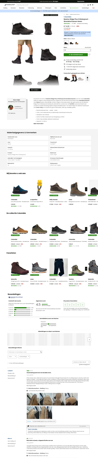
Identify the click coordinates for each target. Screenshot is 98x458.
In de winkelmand (76, 54)
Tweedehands (74, 8)
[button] (22, 26)
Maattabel (88, 47)
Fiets (56, 8)
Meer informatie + (68, 35)
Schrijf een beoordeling (82, 23)
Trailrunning (31, 8)
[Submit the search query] (84, 5)
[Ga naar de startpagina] (65, 14)
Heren (67, 14)
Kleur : (69, 38)
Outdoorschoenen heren (75, 14)
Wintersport (48, 8)
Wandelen (21, 8)
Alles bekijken (35, 89)
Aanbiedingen (85, 8)
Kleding (5, 8)
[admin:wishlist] (89, 54)
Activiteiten (63, 8)
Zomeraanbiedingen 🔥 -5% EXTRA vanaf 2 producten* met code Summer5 (49, 11)
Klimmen (39, 8)
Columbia (67, 17)
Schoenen (13, 8)
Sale (93, 8)
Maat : (65, 47)
